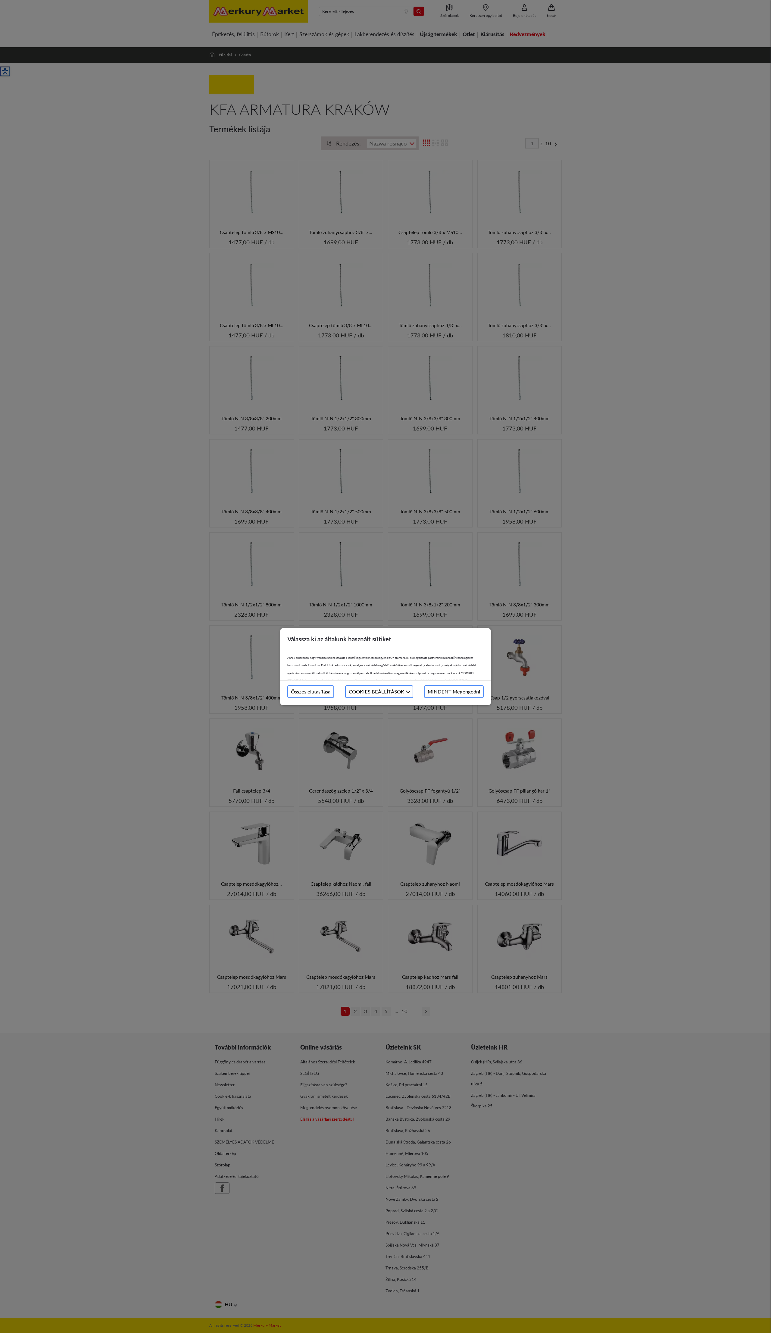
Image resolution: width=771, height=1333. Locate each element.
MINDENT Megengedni (454, 691)
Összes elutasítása (310, 691)
